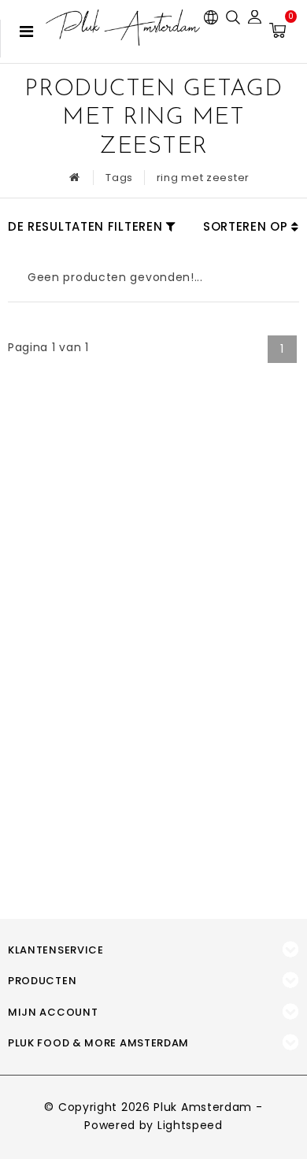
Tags (119, 177)
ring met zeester (203, 177)
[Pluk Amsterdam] (123, 27)
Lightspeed (190, 1125)
